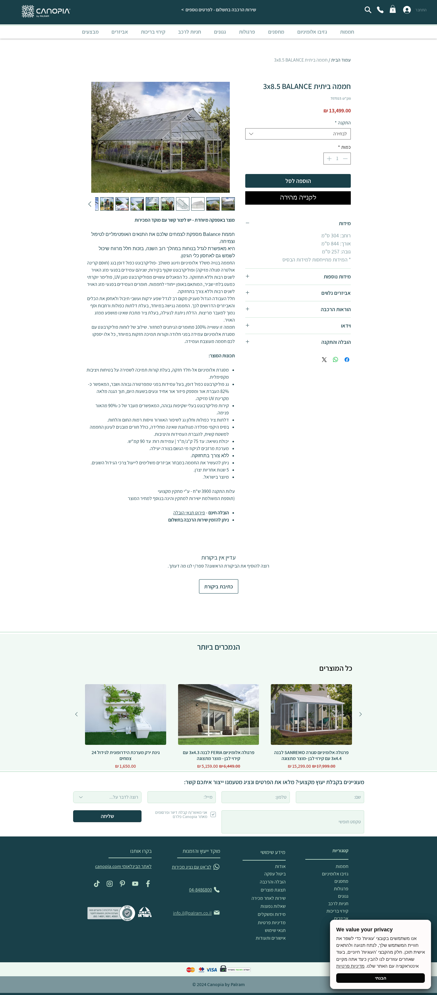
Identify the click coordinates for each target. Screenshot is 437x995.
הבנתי (380, 978)
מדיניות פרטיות (350, 966)
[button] (353, 413)
